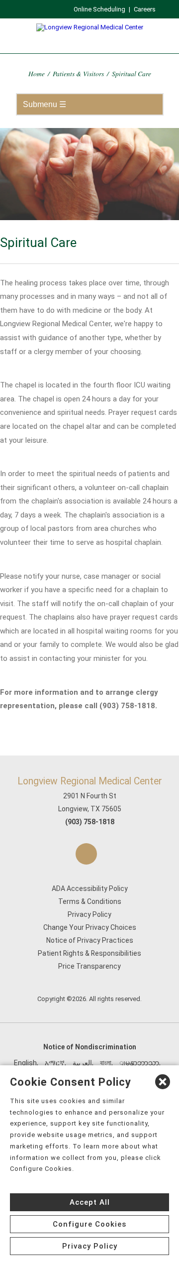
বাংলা (105, 1063)
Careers (145, 9)
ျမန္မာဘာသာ (139, 1063)
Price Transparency (89, 966)
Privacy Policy (89, 914)
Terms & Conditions (89, 901)
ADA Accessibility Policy (90, 888)
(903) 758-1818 (89, 822)
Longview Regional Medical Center (89, 781)
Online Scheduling (99, 9)
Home (36, 73)
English (25, 1063)
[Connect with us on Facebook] (86, 854)
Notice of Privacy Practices (89, 940)
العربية (82, 1063)
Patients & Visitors (78, 73)
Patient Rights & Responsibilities (89, 953)
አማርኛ (55, 1063)
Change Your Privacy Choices (89, 927)
